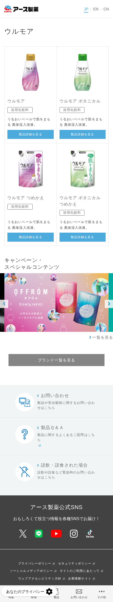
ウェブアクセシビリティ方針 (39, 578)
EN (95, 9)
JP (86, 9)
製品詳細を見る (30, 134)
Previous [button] (4, 304)
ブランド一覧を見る (56, 360)
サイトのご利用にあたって (80, 570)
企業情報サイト (79, 578)
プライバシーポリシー (34, 563)
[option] (56, 302)
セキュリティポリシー (74, 563)
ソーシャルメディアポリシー (31, 570)
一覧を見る (102, 337)
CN (106, 9)
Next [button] (109, 304)
